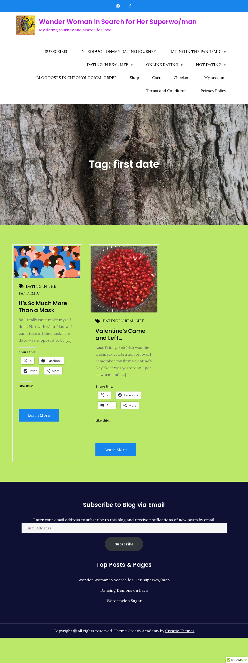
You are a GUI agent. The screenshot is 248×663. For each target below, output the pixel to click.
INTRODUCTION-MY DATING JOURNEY (118, 51)
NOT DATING (208, 64)
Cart (156, 77)
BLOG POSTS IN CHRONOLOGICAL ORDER (76, 77)
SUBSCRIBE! (56, 51)
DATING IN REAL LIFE (107, 64)
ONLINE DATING (162, 64)
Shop (134, 77)
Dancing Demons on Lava (124, 590)
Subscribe (124, 544)
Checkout (182, 77)
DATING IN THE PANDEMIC (195, 51)
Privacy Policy (213, 90)
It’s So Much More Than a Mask (43, 307)
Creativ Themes (179, 630)
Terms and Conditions (166, 90)
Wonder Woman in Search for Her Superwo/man (118, 21)
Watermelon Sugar (124, 600)
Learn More (39, 415)
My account (215, 77)
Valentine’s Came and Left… (120, 334)
